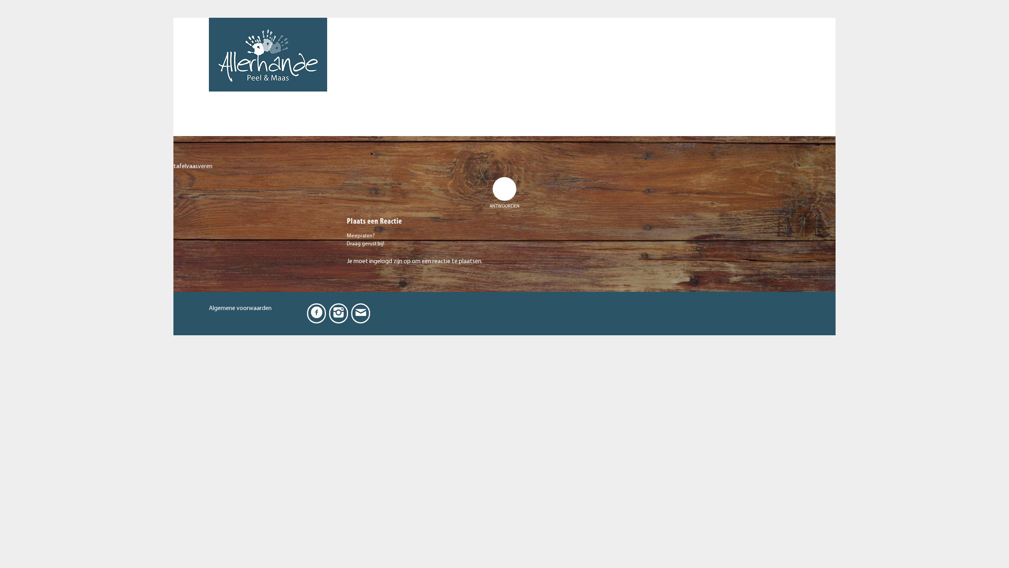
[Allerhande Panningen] (268, 77)
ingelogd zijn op (390, 261)
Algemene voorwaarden (240, 308)
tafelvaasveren (192, 166)
